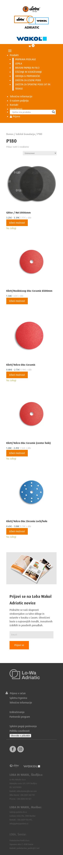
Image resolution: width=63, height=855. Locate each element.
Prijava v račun (17, 693)
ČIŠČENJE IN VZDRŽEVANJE (28, 71)
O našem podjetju (19, 100)
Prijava (16, 116)
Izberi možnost (17, 222)
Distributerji (16, 109)
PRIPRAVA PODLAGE (25, 59)
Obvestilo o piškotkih (20, 735)
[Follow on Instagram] (20, 749)
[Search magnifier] (53, 112)
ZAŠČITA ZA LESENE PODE (28, 80)
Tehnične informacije (21, 96)
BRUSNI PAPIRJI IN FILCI (27, 67)
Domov (9, 134)
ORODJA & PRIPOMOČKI (27, 76)
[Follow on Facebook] (13, 749)
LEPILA (18, 63)
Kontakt (14, 104)
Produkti (14, 55)
